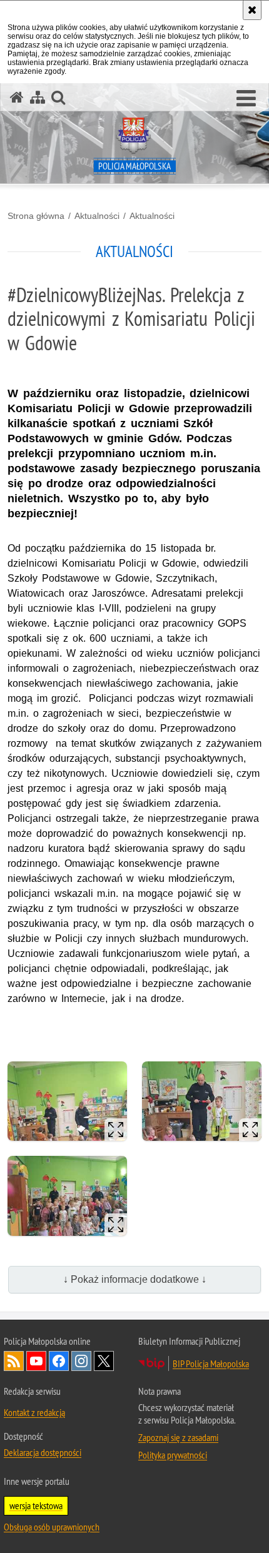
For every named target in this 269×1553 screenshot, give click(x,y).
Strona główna (36, 216)
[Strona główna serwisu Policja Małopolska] (17, 97)
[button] (246, 99)
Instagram (81, 1361)
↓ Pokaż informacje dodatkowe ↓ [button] (134, 1279)
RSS (14, 1361)
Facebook (59, 1361)
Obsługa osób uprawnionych (51, 1526)
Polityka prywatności (172, 1455)
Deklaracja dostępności (42, 1452)
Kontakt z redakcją (34, 1412)
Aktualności (96, 216)
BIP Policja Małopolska (211, 1363)
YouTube (36, 1361)
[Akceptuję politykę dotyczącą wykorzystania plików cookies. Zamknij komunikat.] (252, 10)
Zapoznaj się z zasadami (178, 1437)
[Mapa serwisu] (37, 97)
